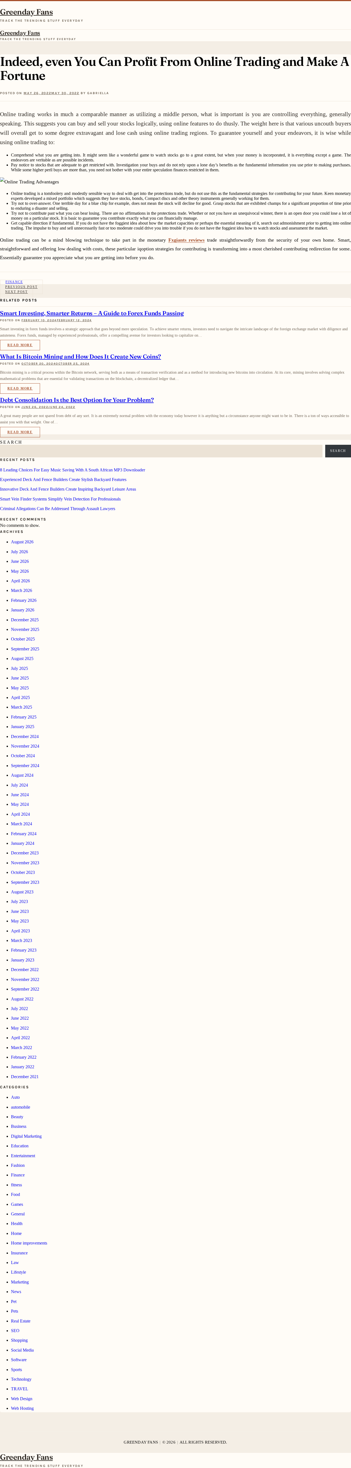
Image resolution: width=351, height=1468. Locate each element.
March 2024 (21, 823)
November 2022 (25, 979)
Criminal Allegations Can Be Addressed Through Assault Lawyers (57, 508)
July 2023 (19, 901)
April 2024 (20, 814)
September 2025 (25, 649)
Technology (21, 1379)
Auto (15, 1097)
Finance (18, 1175)
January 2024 (22, 843)
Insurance (19, 1253)
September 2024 (25, 765)
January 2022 (22, 1066)
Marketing (20, 1282)
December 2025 (25, 619)
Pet (13, 1301)
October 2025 (23, 639)
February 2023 (23, 950)
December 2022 (25, 969)
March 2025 (21, 707)
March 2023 (21, 940)
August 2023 (22, 892)
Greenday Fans (26, 11)
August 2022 (22, 999)
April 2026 (20, 580)
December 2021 (25, 1076)
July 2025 (19, 668)
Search (11, 442)
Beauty (17, 1116)
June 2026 (20, 561)
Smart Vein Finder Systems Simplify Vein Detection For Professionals (60, 499)
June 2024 (20, 794)
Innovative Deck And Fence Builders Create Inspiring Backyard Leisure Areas (68, 489)
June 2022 (20, 1018)
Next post (16, 292)
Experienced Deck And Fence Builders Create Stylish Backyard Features (63, 479)
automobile (20, 1107)
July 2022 (19, 1008)
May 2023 (20, 921)
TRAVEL (19, 1388)
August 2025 (22, 658)
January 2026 (22, 610)
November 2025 (25, 629)
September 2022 (25, 989)
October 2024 (23, 755)
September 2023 (25, 882)
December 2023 (25, 853)
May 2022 (20, 1028)
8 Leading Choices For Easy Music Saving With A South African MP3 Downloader (72, 470)
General (18, 1214)
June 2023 (20, 911)
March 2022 (21, 1047)
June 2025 (20, 678)
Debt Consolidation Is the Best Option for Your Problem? (77, 399)
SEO (15, 1330)
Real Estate (20, 1321)
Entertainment (23, 1155)
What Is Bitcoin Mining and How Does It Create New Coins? (80, 356)
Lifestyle (18, 1272)
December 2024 (25, 736)
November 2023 (25, 862)
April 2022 (20, 1037)
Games (17, 1204)
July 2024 (19, 785)
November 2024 (25, 746)
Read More (20, 345)
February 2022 (23, 1057)
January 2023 (22, 960)
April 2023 (20, 931)
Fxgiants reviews (186, 240)
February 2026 (23, 600)
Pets (14, 1311)
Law (15, 1262)
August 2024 (22, 775)
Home (16, 1233)
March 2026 (21, 590)
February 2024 (23, 833)
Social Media (22, 1350)
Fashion (18, 1165)
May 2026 (20, 571)
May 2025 (20, 688)
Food (15, 1194)
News (16, 1291)
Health (16, 1223)
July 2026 (19, 551)
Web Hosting (22, 1408)
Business (18, 1126)
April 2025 (20, 697)
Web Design (21, 1398)
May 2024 (20, 804)
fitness (16, 1184)
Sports (16, 1369)
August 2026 (22, 541)
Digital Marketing (26, 1136)
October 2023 (23, 872)
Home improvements (29, 1243)
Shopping (19, 1340)
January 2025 (22, 726)
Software (19, 1359)
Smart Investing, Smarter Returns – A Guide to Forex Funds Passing (91, 313)
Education (20, 1145)
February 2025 (23, 717)
